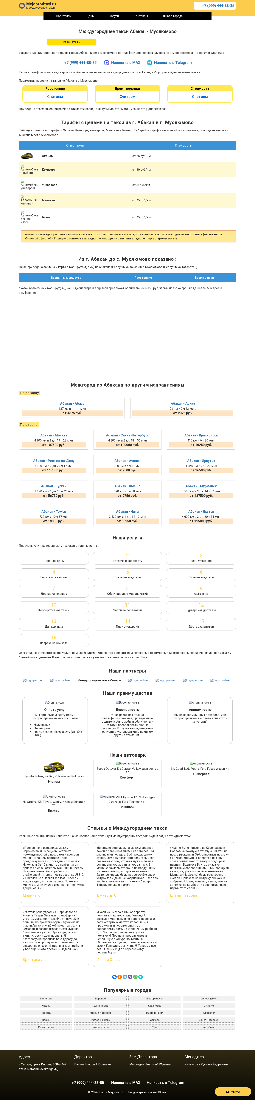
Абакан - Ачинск (127, 461)
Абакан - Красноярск (201, 435)
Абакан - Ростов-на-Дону (53, 461)
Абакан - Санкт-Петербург (127, 435)
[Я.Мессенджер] (140, 977)
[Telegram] (125, 977)
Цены (90, 16)
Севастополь (46, 1027)
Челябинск (209, 1027)
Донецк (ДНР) (209, 998)
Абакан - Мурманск (201, 486)
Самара (155, 1019)
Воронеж (100, 998)
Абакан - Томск (53, 511)
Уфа (154, 1027)
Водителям (63, 16)
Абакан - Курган (53, 486)
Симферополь (100, 1027)
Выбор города (173, 16)
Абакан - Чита (127, 511)
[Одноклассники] (119, 977)
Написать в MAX (125, 62)
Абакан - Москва (53, 435)
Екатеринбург (154, 998)
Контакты (141, 16)
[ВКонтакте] (114, 977)
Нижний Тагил (154, 1012)
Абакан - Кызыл (127, 486)
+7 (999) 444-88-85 (218, 5)
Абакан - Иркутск (201, 461)
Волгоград (46, 998)
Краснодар (154, 1005)
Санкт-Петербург (209, 1019)
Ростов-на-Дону (100, 1019)
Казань (46, 1005)
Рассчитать (71, 41)
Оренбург (209, 1012)
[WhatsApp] (135, 977)
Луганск (209, 1005)
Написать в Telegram (173, 62)
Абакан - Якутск (201, 511)
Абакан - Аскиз (183, 403)
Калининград (100, 1005)
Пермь (46, 1019)
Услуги (114, 16)
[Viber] (130, 977)
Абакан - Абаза (72, 403)
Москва (46, 1012)
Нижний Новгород (100, 1012)
